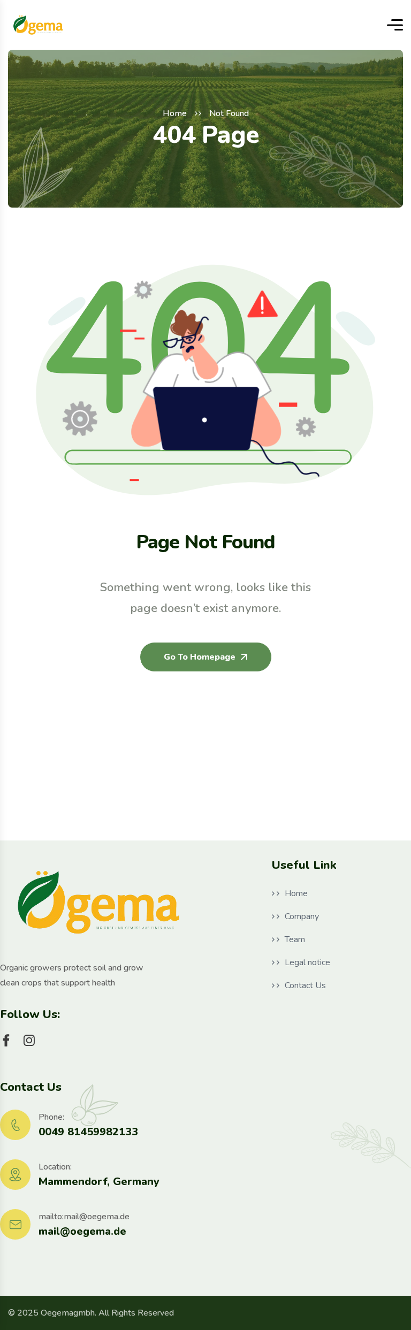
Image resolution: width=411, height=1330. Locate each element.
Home (175, 113)
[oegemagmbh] (38, 24)
